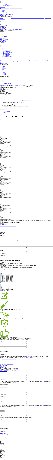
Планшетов (49, 18)
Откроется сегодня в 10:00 (5, 39)
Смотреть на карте (3, 372)
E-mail (1, 238)
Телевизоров (4, 79)
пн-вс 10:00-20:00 (3, 25)
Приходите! (2, 88)
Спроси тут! (2, 233)
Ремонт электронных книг (7, 56)
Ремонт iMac (35, 18)
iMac (3, 69)
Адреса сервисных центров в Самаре (7, 231)
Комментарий (3, 241)
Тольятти (4, 436)
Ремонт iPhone (13, 18)
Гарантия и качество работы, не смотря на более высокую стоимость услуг (15, 106)
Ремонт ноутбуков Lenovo (18, 85)
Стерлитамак (4, 438)
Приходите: (2, 1)
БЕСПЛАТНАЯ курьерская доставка (6, 14)
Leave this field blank (4, 257)
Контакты (21, 61)
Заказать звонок (3, 433)
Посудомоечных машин (6, 83)
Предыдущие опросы (6, 111)
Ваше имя (2, 235)
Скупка (18, 61)
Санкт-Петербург (5, 437)
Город (1, 250)
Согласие (44, 247)
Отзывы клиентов (3, 63)
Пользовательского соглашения (27, 357)
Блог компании (3, 62)
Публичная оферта (3, 371)
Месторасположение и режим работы (8, 104)
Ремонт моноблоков (6, 53)
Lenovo (12, 85)
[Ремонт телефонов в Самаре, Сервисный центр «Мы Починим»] (8, 21)
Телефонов (4, 72)
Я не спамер (4, 253)
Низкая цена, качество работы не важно (9, 105)
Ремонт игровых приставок (7, 52)
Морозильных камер (6, 81)
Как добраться (9, 34)
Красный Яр (4, 439)
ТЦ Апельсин (4, 11)
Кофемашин (4, 80)
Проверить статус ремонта (7, 5)
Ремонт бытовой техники (6, 50)
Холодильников (5, 78)
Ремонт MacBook (30, 18)
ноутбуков (9, 98)
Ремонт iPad (18, 18)
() (3, 27)
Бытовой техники (14, 61)
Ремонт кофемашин (5, 55)
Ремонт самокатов (40, 18)
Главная (1, 18)
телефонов (5, 98)
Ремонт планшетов (5, 48)
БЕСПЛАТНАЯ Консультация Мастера (9, 359)
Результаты (4, 112)
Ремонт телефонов (23, 18)
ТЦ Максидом (5, 10)
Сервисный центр (5, 361)
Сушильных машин (5, 82)
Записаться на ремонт (4, 226)
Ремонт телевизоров (6, 54)
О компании (2, 19)
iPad (3, 67)
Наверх (16, 368)
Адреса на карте (5, 4)
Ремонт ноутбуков (5, 49)
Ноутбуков (45, 18)
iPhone (3, 66)
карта (9, 94)
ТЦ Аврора (4, 9)
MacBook (4, 68)
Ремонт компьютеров (6, 51)
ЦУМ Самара (4, 12)
